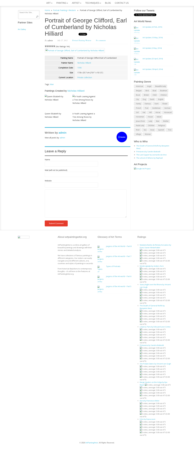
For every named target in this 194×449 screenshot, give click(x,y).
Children (163, 95)
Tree (169, 130)
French (138, 108)
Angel (149, 86)
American (139, 86)
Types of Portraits (113, 266)
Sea (145, 130)
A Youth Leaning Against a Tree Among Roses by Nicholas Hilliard (83, 116)
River (138, 130)
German (167, 108)
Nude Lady (140, 125)
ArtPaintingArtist (28, 3)
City (137, 99)
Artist (76, 3)
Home (47, 10)
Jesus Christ (140, 121)
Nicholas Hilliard (84, 63)
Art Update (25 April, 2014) (153, 58)
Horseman (140, 117)
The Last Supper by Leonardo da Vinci (151, 155)
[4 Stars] (52, 46)
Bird (147, 91)
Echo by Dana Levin (147, 419)
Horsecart (168, 112)
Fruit (146, 108)
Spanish (161, 130)
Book (138, 95)
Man (52, 84)
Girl (137, 112)
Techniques (93, 3)
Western (72, 10)
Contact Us (122, 3)
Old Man (151, 125)
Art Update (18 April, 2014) (153, 69)
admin (50, 40)
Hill (150, 112)
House (150, 117)
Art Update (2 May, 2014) (152, 48)
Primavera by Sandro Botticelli (148, 151)
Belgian (139, 91)
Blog (108, 3)
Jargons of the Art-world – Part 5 (118, 286)
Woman (148, 134)
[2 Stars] (48, 46)
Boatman (163, 91)
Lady (150, 121)
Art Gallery (22, 29)
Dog (144, 99)
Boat (154, 91)
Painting (62, 3)
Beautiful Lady (160, 86)
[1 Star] (46, 46)
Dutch (152, 99)
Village (138, 134)
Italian (159, 117)
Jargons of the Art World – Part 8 (118, 246)
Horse (158, 112)
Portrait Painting (60, 10)
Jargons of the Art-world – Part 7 (118, 256)
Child (155, 95)
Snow (152, 130)
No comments (101, 40)
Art (49, 3)
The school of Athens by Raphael (149, 158)
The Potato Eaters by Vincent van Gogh (155, 364)
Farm (156, 104)
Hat (144, 112)
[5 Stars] (54, 46)
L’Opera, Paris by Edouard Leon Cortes (155, 327)
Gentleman (156, 108)
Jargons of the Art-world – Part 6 (118, 276)
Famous (148, 104)
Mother (166, 121)
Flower (164, 104)
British (146, 95)
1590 (79, 67)
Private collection (84, 77)
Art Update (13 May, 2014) (153, 37)
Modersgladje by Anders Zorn (152, 266)
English (160, 99)
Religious (161, 125)
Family (138, 104)
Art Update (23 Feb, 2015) (152, 27)
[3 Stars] (50, 46)
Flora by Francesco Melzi (149, 400)
